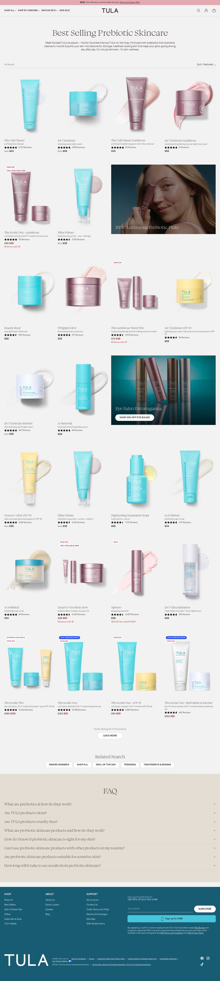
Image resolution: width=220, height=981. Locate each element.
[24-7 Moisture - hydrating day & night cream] (83, 104)
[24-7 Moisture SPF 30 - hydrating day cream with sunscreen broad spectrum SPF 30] (190, 292)
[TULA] (110, 10)
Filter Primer (66, 232)
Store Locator (52, 905)
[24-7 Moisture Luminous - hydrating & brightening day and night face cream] (190, 104)
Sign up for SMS (174, 919)
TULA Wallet (10, 924)
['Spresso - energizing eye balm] (136, 571)
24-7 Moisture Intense (18, 423)
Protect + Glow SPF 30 (18, 515)
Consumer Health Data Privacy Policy (111, 959)
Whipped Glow (67, 327)
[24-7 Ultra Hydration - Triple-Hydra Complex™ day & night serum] (190, 571)
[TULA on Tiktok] (202, 964)
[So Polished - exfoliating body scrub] (29, 571)
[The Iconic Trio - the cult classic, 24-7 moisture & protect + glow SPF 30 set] (29, 667)
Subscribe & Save (13, 919)
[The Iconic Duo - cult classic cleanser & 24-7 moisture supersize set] (83, 667)
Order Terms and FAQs (98, 910)
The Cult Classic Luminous (128, 140)
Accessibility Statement (168, 959)
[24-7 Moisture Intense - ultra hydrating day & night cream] (29, 387)
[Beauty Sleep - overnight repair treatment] (29, 292)
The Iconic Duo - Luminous (21, 232)
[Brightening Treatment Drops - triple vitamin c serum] (136, 479)
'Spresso (116, 607)
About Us (50, 900)
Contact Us (92, 905)
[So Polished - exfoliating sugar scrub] (190, 479)
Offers (7, 914)
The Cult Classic (14, 140)
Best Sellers (10, 905)
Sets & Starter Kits (13, 910)
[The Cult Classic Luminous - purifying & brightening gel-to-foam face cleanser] (136, 104)
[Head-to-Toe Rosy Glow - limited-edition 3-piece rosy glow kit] (83, 571)
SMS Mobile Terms (96, 924)
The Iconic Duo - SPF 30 (126, 702)
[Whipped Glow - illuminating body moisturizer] (83, 292)
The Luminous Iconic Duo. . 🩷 (110, 2)
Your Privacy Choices (60, 961)
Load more (110, 736)
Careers (49, 910)
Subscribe (204, 909)
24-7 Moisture (67, 140)
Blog (47, 914)
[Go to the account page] (206, 10)
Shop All (8, 900)
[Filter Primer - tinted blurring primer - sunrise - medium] (83, 479)
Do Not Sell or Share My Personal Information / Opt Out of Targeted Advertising (121, 964)
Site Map (91, 919)
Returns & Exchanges (97, 914)
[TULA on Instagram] (208, 959)
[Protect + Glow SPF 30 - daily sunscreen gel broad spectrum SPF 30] (29, 479)
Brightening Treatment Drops (130, 515)
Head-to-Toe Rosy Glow (73, 607)
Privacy (92, 959)
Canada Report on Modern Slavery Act (142, 959)
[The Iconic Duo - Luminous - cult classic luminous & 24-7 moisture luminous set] (29, 196)
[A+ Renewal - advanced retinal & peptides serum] (83, 387)
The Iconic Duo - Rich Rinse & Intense (189, 702)
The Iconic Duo (67, 702)
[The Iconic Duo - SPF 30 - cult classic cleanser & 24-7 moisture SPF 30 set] (136, 667)
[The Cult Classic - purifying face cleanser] (29, 104)
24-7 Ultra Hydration (177, 607)
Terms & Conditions (78, 959)
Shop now (130, 2)
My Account (92, 900)
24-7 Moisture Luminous (180, 140)
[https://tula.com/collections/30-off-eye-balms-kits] (163, 390)
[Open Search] (198, 11)
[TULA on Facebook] (202, 959)
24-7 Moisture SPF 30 (178, 327)
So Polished (172, 515)
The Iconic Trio (14, 702)
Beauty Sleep (12, 327)
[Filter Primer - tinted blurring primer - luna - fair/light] (83, 196)
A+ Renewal (65, 423)
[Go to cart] (214, 10)
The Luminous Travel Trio (127, 327)
